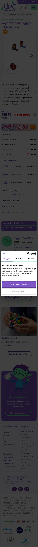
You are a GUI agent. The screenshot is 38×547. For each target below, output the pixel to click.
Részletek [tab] (19, 259)
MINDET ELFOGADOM (19, 284)
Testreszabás (18, 291)
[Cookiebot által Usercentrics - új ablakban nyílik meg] (27, 253)
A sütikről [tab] (31, 259)
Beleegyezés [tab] (7, 259)
